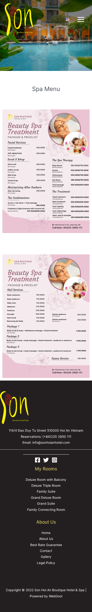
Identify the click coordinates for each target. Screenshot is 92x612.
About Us (46, 539)
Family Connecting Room (46, 510)
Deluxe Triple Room (46, 485)
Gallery (46, 557)
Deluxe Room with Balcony (46, 480)
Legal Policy (46, 563)
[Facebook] (37, 460)
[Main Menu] (81, 19)
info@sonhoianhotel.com (51, 442)
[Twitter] (46, 460)
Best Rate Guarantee (46, 545)
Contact (46, 551)
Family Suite (46, 491)
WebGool (55, 596)
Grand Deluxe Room (46, 497)
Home (46, 533)
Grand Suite (46, 503)
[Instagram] (54, 460)
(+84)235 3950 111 (56, 436)
